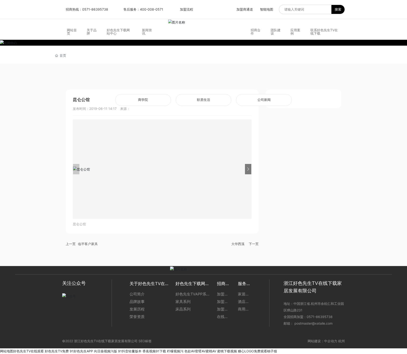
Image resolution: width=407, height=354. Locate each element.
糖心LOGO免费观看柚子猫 (257, 351)
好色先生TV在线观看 (28, 351)
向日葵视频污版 (105, 351)
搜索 (338, 9)
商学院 (143, 100)
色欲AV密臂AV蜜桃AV (200, 351)
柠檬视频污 (175, 351)
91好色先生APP (81, 351)
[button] (248, 169)
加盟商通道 (244, 9)
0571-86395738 (320, 317)
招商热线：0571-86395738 (87, 9)
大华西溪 (237, 244)
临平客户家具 (88, 244)
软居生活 (203, 100)
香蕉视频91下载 (154, 351)
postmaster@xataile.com (313, 323)
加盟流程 (186, 9)
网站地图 (6, 351)
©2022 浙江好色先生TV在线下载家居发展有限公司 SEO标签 (107, 341)
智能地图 (266, 9)
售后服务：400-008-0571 (143, 9)
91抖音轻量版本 (130, 351)
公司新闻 (264, 100)
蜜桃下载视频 (227, 351)
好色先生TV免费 (57, 351)
